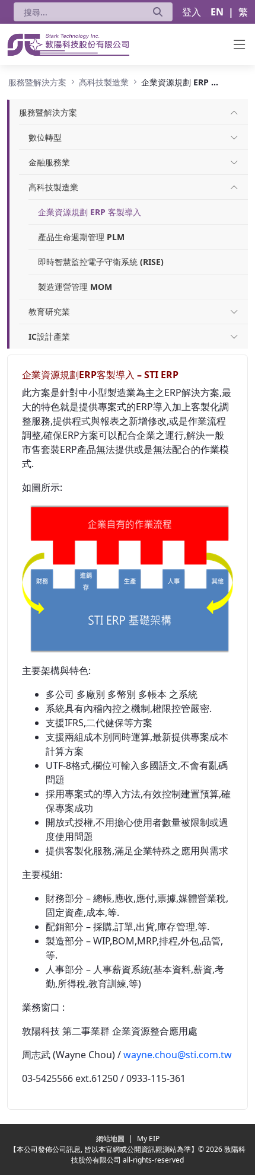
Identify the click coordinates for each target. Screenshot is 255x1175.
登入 (191, 11)
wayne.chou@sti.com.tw (177, 1054)
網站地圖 (111, 1139)
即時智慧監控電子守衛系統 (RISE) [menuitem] (101, 261)
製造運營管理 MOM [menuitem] (75, 286)
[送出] (157, 11)
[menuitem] (48, 112)
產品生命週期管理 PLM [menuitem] (81, 236)
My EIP (148, 1139)
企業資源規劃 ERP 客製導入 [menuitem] (89, 212)
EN (217, 11)
